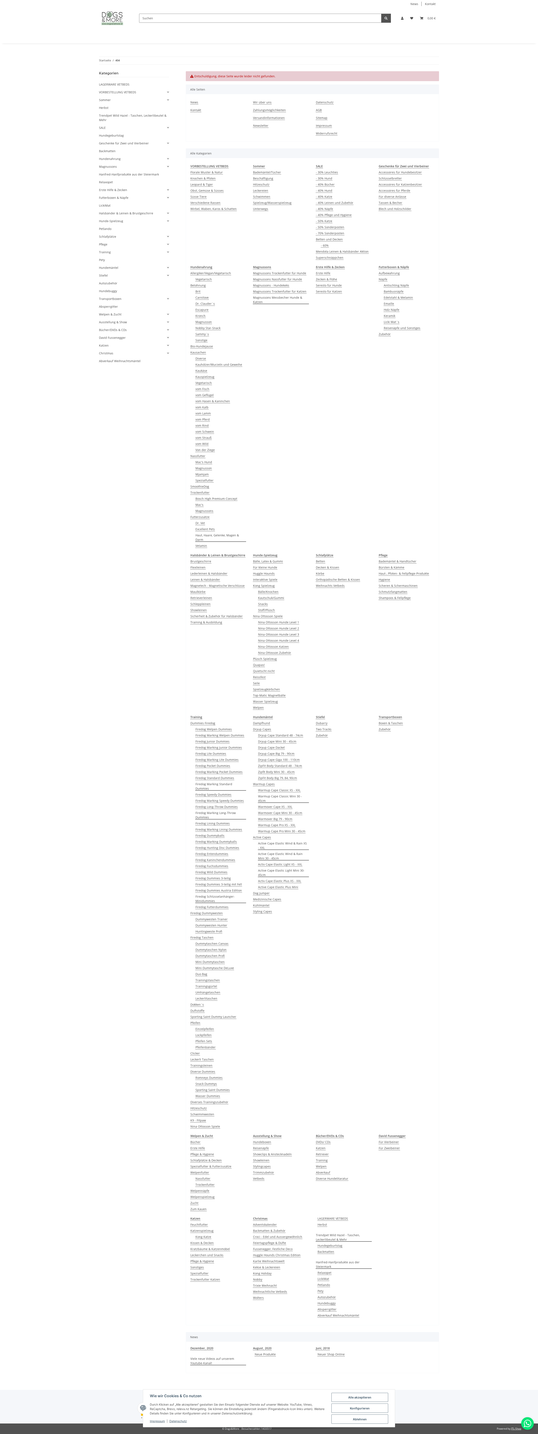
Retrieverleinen (201, 598)
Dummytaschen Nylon (211, 950)
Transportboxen (110, 299)
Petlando (324, 1285)
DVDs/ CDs (323, 1142)
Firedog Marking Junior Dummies (218, 747)
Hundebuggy (327, 1303)
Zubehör (385, 334)
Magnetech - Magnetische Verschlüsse (217, 586)
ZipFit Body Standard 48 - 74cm (280, 766)
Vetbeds (258, 1179)
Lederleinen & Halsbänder (208, 573)
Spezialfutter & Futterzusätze (210, 1166)
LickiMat (323, 1279)
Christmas (106, 353)
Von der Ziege (205, 450)
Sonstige (201, 340)
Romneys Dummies (209, 1078)
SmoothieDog (199, 486)
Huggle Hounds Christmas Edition (277, 1255)
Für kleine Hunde (265, 567)
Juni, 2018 (323, 1348)
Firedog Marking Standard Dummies (213, 786)
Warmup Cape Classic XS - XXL (279, 790)
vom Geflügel (204, 395)
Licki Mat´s (391, 322)
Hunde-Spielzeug (111, 221)
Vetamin (201, 546)
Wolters (258, 1298)
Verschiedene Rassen (205, 203)
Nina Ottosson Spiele (268, 616)
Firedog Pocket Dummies (212, 766)
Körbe (320, 573)
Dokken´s (197, 1005)
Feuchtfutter (199, 1225)
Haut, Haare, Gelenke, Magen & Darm (217, 537)
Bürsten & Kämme (391, 567)
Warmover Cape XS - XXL (275, 807)
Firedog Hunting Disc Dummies (217, 848)
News (414, 4)
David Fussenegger (112, 338)
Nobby (257, 1279)
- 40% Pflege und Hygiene (334, 215)
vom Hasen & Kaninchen (212, 401)
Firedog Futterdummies (211, 907)
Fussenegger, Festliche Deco (273, 1249)
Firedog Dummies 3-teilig (213, 878)
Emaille (389, 304)
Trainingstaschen (207, 980)
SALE (102, 128)
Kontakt (430, 4)
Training (322, 1160)
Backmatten (326, 1252)
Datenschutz (178, 1421)
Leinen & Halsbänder (205, 580)
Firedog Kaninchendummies (215, 860)
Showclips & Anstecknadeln (272, 1154)
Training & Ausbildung (206, 622)
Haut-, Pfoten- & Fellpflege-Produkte (404, 573)
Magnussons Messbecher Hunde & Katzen (277, 300)
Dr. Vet (200, 523)
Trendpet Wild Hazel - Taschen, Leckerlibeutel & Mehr (338, 1237)
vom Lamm (203, 413)
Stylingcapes (262, 1166)
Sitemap (321, 118)
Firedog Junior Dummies (212, 741)
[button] (402, 18)
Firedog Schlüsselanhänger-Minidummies (215, 898)
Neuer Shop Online (331, 1354)
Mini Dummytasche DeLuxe (214, 968)
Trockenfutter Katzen (205, 1279)
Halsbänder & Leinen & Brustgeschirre (126, 213)
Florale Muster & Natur (206, 172)
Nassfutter (197, 456)
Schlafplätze (107, 237)
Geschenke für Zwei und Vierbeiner (124, 143)
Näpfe (383, 279)
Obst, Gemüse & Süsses (207, 191)
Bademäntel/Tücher (267, 172)
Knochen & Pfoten (203, 178)
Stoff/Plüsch (266, 610)
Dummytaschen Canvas (211, 944)
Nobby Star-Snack (207, 328)
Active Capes (262, 837)
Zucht (194, 1203)
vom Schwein (204, 432)
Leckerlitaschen (206, 998)
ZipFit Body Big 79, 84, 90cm (277, 778)
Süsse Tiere (198, 197)
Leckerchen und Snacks (206, 1255)
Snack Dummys (206, 1084)
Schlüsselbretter (390, 178)
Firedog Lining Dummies (212, 823)
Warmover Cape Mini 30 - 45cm (280, 813)
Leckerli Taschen (202, 1059)
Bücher (195, 1142)
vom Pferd (202, 419)
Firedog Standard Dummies (214, 778)
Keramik (389, 316)
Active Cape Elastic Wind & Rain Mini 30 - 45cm (280, 856)
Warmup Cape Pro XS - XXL (276, 825)
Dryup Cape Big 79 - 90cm (276, 754)
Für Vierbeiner (389, 1142)
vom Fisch (202, 389)
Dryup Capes (262, 729)
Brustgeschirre (200, 561)
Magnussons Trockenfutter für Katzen (279, 291)
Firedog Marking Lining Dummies (218, 829)
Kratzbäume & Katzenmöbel (210, 1249)
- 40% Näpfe (324, 209)
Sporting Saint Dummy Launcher (213, 1017)
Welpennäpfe (199, 1191)
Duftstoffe (197, 1011)
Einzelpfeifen (204, 1029)
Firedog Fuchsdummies (211, 866)
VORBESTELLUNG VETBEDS (117, 92)
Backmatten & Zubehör (269, 1231)
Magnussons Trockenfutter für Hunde (279, 273)
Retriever (322, 1154)
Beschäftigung (263, 178)
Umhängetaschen (207, 992)
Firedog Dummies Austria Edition (218, 890)
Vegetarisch (203, 279)
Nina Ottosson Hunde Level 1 (278, 622)
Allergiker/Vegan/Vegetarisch (210, 273)
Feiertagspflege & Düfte (269, 1243)
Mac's (199, 505)
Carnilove (202, 297)
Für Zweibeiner (389, 1148)
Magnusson (203, 322)
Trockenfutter (200, 493)
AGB (319, 110)
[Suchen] (386, 18)
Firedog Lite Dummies (210, 754)
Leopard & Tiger (201, 184)
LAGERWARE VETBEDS (333, 1218)
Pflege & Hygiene (202, 1154)
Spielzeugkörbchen (266, 689)
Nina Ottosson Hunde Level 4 (278, 640)
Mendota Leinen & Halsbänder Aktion (342, 251)
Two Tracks (323, 729)
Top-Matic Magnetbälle (269, 695)
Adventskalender (265, 1225)
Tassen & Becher (390, 203)
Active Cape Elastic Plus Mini (278, 887)
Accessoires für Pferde (394, 191)
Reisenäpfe (261, 1148)
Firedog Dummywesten (206, 913)
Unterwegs (260, 209)
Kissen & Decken (202, 1243)
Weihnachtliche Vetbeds (270, 1292)
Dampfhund (261, 723)
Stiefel (103, 275)
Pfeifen (195, 1023)
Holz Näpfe (391, 310)
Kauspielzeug (204, 377)
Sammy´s (202, 334)
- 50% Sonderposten (330, 227)
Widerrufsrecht (326, 133)
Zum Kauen (198, 1209)
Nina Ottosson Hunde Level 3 (278, 634)
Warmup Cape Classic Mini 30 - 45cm (280, 798)
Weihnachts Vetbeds (330, 586)
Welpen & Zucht (110, 314)
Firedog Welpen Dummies (213, 729)
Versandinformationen (269, 118)
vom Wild (201, 444)
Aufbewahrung (389, 273)
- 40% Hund (324, 191)
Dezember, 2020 (201, 1348)
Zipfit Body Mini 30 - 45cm (276, 772)
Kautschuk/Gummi (271, 598)
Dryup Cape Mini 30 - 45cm (277, 741)
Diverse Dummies (202, 1072)
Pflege (103, 244)
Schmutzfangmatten (393, 592)
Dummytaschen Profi (210, 956)
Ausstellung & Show (113, 322)
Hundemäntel (108, 268)
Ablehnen (360, 1419)
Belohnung (198, 285)
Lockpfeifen (203, 1035)
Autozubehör (327, 1297)
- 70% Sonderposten (330, 233)
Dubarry (321, 723)
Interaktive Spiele (265, 580)
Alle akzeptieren (359, 1397)
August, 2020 (262, 1348)
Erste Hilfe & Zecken (113, 190)
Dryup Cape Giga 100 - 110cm (279, 760)
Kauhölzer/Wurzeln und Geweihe (218, 365)
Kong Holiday (262, 1273)
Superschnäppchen (329, 258)
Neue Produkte (265, 1354)
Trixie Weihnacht (265, 1286)
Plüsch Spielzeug (265, 659)
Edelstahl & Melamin (398, 297)
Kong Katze (203, 1237)
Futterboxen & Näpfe (113, 198)
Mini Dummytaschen (210, 962)
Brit (197, 291)
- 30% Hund (324, 178)
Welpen (258, 708)
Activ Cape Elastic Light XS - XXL (280, 864)
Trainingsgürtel (206, 986)
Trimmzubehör (263, 1172)
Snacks (263, 604)
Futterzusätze (200, 517)
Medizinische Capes (267, 899)
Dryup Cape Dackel (271, 747)
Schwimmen (261, 197)
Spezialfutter (204, 480)
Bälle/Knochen (268, 592)
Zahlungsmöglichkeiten (269, 110)
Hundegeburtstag (330, 1246)
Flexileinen (198, 567)
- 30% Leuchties (327, 172)
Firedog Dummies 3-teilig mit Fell (218, 884)
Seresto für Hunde (329, 285)
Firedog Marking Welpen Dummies (219, 735)
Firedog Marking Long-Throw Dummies (215, 815)
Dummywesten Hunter (211, 925)
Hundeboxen (262, 1142)
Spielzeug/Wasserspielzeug (272, 203)
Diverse (200, 358)
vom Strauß (203, 438)
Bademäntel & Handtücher (397, 561)
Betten (320, 561)
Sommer (105, 100)
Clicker (195, 1053)
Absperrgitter (327, 1309)
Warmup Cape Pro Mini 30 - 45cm (281, 831)
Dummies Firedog (202, 723)
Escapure (201, 310)
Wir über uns (262, 102)
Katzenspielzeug (202, 1231)
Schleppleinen (200, 604)
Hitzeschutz (261, 184)
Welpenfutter (199, 1172)
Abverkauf (323, 1172)
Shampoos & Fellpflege (395, 598)
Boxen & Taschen (391, 723)
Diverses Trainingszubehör (209, 1102)
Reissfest (259, 677)
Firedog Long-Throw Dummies (216, 807)
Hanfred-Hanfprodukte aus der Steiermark (338, 1264)
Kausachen (198, 352)
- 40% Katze (324, 197)
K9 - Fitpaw (198, 1120)
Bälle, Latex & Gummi (268, 561)
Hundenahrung (110, 159)
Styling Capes (262, 911)
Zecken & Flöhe (326, 279)
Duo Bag (201, 974)
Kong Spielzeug (264, 586)
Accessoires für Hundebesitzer (400, 172)
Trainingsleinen (201, 1065)
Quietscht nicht (264, 671)
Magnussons (204, 511)
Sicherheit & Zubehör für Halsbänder (216, 616)
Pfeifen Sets (203, 1041)
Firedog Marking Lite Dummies (217, 760)
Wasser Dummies (207, 1096)
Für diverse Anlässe (392, 197)
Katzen (321, 1148)
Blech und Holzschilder (395, 209)
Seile (256, 683)
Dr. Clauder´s (205, 304)
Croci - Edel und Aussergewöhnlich (277, 1237)
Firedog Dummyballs (209, 836)
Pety (320, 1291)
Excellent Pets (205, 529)
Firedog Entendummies (211, 854)
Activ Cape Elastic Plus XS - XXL (279, 881)
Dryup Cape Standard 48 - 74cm (280, 735)
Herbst (322, 1225)
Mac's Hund (203, 462)
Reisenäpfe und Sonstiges (402, 328)
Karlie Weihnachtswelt (269, 1261)
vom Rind (202, 425)
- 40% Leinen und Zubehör (334, 203)
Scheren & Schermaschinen (398, 586)
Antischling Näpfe (396, 285)
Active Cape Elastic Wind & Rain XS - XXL (282, 845)
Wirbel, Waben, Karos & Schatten (213, 209)
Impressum (157, 1421)
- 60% (325, 245)
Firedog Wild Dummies (211, 872)
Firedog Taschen (202, 937)
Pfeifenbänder (205, 1047)
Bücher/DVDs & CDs (113, 330)
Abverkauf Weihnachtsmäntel (338, 1315)
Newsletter (260, 126)
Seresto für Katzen (329, 291)
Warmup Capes (264, 784)
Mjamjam (202, 474)
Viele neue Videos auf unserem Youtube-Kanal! (212, 1361)
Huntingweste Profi (208, 931)
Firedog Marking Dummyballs (216, 842)
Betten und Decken (329, 239)
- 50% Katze (324, 221)
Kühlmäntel (261, 905)
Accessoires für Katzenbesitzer (400, 184)
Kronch (200, 316)
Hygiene (384, 580)
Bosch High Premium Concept (216, 499)
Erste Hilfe (323, 273)
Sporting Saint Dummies (212, 1090)
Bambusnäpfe (394, 291)
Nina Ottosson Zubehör (274, 653)
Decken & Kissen (327, 567)
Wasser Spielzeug (265, 701)
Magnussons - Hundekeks (271, 285)
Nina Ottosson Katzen (273, 647)
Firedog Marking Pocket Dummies (219, 772)
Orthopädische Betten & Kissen (338, 580)
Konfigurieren (360, 1408)
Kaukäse (201, 371)
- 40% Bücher (325, 184)
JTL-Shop (516, 1428)
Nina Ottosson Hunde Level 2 (278, 628)
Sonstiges (197, 1267)
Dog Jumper (261, 893)
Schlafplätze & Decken (206, 1160)
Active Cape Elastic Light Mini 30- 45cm (281, 872)
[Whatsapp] (527, 1423)
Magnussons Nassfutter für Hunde (277, 279)
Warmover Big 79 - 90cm (275, 819)
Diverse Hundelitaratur (332, 1179)
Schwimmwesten (202, 1114)
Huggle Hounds (264, 573)
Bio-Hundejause (201, 346)
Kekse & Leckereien (266, 1267)
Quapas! (259, 665)
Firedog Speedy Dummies (213, 795)
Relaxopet (324, 1273)
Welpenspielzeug (202, 1197)
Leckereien (260, 191)
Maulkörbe (198, 592)
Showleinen (198, 610)
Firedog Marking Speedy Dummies (219, 801)
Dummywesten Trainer (211, 919)
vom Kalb (201, 407)
